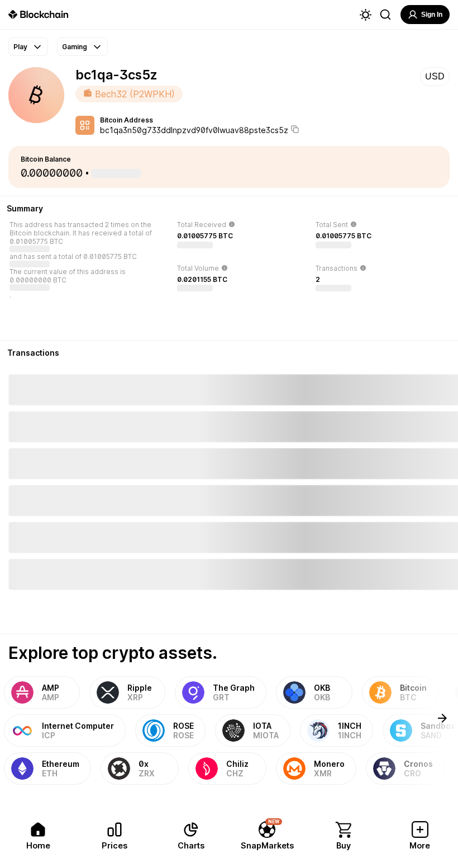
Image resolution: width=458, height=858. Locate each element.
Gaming (74, 47)
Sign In (431, 14)
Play (20, 47)
